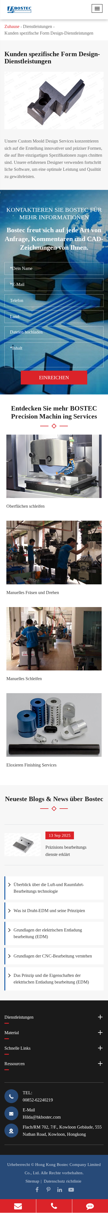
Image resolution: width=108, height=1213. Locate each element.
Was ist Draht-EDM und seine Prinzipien (49, 910)
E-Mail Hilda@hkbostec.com (42, 1113)
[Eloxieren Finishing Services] (54, 725)
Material (11, 1032)
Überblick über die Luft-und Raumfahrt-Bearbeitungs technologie (49, 888)
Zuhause (11, 26)
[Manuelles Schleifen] (54, 639)
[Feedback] (90, 1206)
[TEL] (54, 1206)
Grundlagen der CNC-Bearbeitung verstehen (53, 956)
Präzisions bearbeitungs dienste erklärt (65, 851)
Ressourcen (14, 1063)
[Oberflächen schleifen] (54, 466)
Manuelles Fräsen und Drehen (32, 592)
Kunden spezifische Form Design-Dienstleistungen (48, 33)
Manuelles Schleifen (24, 678)
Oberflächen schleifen (25, 506)
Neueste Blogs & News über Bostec (54, 798)
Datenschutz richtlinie (62, 1181)
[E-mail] (18, 1206)
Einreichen (54, 377)
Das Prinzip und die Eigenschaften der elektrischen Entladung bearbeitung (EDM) (51, 978)
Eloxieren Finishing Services (31, 765)
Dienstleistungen (37, 26)
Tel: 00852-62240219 (38, 1096)
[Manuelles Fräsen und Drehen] (54, 552)
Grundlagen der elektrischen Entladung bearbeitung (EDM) (48, 933)
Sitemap (32, 1181)
